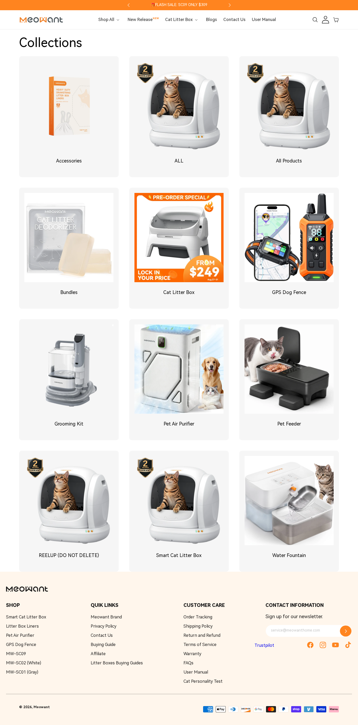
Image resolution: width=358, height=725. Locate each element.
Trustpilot (264, 645)
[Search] (315, 20)
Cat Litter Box (178, 292)
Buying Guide (103, 644)
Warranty (192, 653)
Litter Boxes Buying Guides (117, 662)
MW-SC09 (16, 653)
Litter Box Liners (22, 626)
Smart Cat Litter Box (179, 555)
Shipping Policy (198, 626)
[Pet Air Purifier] (179, 369)
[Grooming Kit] (69, 369)
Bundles (69, 292)
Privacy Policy (103, 626)
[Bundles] (69, 237)
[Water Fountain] (289, 500)
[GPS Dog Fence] (289, 237)
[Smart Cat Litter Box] (179, 500)
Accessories (69, 161)
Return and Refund (201, 635)
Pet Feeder (289, 424)
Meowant (42, 707)
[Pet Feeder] (289, 369)
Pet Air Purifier (179, 424)
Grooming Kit (69, 424)
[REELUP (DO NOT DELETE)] (69, 500)
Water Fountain (289, 555)
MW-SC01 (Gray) (22, 672)
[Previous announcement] (128, 5)
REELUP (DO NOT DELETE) (69, 555)
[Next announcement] (229, 5)
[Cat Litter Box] (179, 237)
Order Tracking (197, 616)
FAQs (188, 662)
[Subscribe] (345, 631)
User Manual (195, 672)
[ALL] (179, 106)
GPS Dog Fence (289, 292)
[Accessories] (69, 106)
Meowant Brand (106, 616)
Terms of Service (199, 644)
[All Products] (289, 106)
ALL (179, 161)
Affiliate (98, 653)
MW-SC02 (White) (23, 662)
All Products (289, 161)
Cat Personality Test (203, 681)
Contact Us (102, 635)
